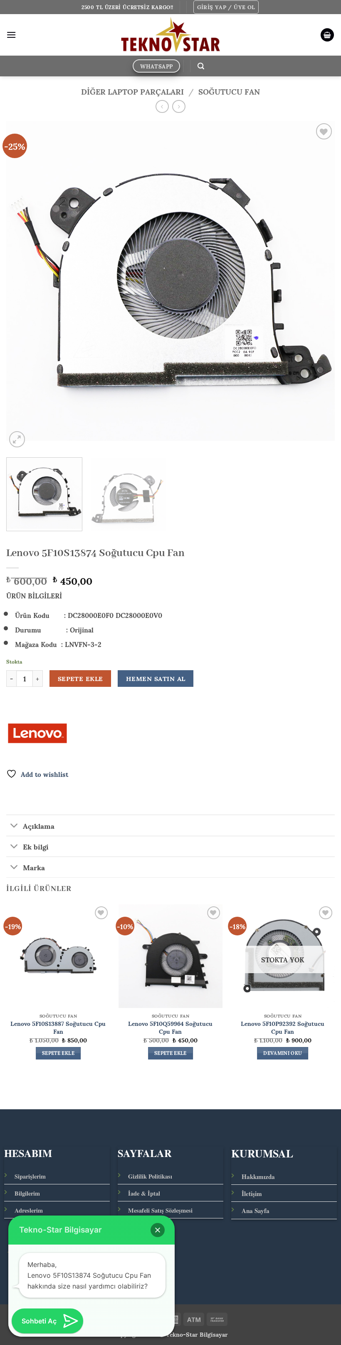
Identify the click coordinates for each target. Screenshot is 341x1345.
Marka (34, 867)
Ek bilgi (36, 846)
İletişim (252, 1193)
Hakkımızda (258, 1176)
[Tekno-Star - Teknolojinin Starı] (171, 35)
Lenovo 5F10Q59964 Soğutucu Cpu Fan (170, 1027)
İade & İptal (144, 1193)
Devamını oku (282, 1053)
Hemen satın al (155, 678)
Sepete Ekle (80, 678)
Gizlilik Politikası (150, 1176)
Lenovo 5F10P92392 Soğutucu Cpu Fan (282, 1027)
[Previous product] (178, 106)
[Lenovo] (37, 733)
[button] (226, 7)
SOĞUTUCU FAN (229, 91)
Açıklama (38, 825)
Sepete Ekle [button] (58, 1053)
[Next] (317, 285)
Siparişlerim (30, 1176)
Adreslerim (29, 1210)
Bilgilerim (27, 1193)
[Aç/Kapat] (14, 826)
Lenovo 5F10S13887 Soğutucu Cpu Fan (58, 1027)
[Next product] (162, 106)
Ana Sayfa (255, 1210)
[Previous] (23, 285)
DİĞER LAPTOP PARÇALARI (132, 91)
